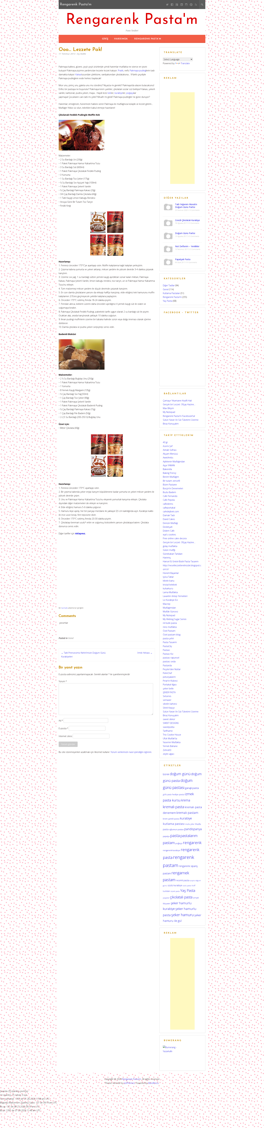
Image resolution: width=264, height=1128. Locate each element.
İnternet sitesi (65, 736)
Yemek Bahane (170, 746)
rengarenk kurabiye (171, 850)
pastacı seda (169, 661)
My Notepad (169, 412)
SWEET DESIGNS (171, 723)
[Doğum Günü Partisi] (168, 235)
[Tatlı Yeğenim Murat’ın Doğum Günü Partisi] (168, 206)
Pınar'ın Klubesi (170, 680)
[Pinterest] (191, 4)
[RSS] (196, 4)
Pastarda (167, 665)
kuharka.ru (168, 588)
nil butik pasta (170, 623)
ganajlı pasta (192, 788)
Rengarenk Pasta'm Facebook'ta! (179, 416)
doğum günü (180, 773)
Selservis (167, 696)
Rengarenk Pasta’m (147, 39)
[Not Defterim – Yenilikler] (168, 248)
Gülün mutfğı (169, 549)
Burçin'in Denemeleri (173, 488)
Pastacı (166, 650)
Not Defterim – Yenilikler (187, 246)
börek (166, 774)
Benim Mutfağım (171, 476)
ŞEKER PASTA (169, 692)
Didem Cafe (168, 530)
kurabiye (119, 92)
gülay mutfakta (170, 546)
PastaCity (167, 646)
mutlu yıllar (189, 824)
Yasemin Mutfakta (171, 742)
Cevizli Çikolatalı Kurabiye (187, 220)
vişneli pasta (175, 891)
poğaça (130, 92)
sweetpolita (168, 727)
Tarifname (168, 730)
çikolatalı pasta (181, 897)
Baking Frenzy (169, 473)
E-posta (63, 728)
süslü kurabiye (175, 885)
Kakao (78, 74)
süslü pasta (187, 886)
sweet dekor (169, 719)
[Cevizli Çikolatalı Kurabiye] (168, 222)
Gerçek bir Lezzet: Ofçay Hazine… (179, 404)
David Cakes (169, 519)
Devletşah (167, 526)
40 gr (165, 442)
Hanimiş (167, 557)
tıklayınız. (80, 533)
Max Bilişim (168, 408)
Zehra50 (167, 750)
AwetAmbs (168, 457)
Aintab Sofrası (169, 449)
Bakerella (167, 469)
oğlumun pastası (176, 829)
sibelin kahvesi (170, 703)
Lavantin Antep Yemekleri (175, 596)
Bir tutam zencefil (171, 480)
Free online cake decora (175, 538)
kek (109, 92)
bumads (64, 608)
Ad (61, 720)
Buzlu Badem (169, 492)
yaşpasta (166, 898)
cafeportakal (169, 507)
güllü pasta (167, 794)
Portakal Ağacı (170, 684)
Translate (185, 63)
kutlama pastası (174, 824)
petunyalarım (169, 676)
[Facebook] (172, 4)
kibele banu (168, 580)
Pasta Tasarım (170, 642)
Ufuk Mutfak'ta (170, 738)
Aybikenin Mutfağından (174, 461)
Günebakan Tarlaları (172, 553)
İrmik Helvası (144, 652)
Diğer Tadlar (169, 285)
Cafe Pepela (169, 499)
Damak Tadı (169, 515)
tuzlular (166, 891)
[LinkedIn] (181, 4)
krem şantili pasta (171, 818)
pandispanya (193, 829)
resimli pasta (182, 880)
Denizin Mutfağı (170, 523)
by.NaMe (81, 53)
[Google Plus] (177, 4)
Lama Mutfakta (170, 592)
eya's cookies (169, 534)
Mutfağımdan (169, 607)
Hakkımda (121, 39)
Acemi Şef (167, 446)
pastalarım (189, 835)
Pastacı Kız (168, 653)
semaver (167, 699)
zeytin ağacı (168, 753)
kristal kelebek (170, 584)
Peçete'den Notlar (172, 669)
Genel (71, 638)
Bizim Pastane (170, 484)
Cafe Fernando (170, 496)
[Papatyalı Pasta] (168, 261)
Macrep (166, 603)
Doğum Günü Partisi (185, 233)
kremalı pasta (173, 806)
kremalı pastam (187, 813)
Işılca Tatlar (168, 576)
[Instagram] (186, 4)
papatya (166, 836)
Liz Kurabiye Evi (170, 599)
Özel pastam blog (171, 634)
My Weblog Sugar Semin (174, 619)
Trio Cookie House (172, 734)
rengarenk (192, 842)
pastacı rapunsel (171, 657)
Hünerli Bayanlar (171, 573)
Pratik (120, 70)
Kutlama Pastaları (171, 293)
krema (185, 800)
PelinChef (167, 673)
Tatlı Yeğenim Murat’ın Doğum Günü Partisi (186, 205)
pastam (169, 842)
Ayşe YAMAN (169, 465)
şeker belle (168, 688)
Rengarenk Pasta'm (132, 20)
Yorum (63, 681)
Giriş (105, 39)
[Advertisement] (182, 138)
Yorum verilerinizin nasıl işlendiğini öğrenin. (131, 752)
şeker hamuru (182, 914)
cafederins (168, 503)
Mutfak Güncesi (170, 611)
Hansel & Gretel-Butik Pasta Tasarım (180, 561)
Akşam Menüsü (170, 453)
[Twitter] (167, 4)
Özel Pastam (169, 630)
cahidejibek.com (171, 511)
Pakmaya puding (138, 70)
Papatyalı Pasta (182, 259)
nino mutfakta (170, 626)
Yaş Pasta (167, 300)
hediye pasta (178, 794)
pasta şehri (168, 638)
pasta (175, 835)
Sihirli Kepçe (169, 707)
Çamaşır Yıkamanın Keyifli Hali (177, 400)
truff (193, 885)
